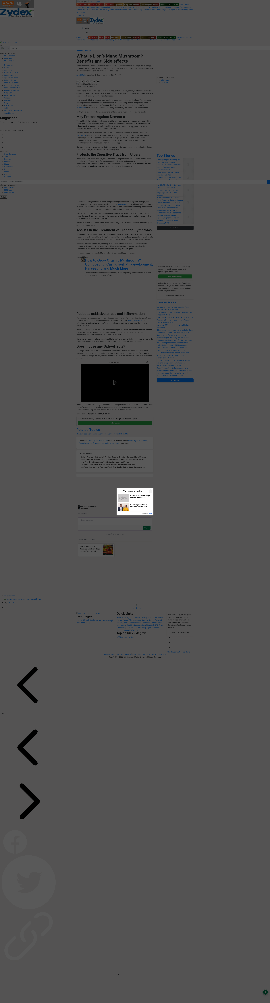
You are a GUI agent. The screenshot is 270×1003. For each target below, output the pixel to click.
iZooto (150, 513)
